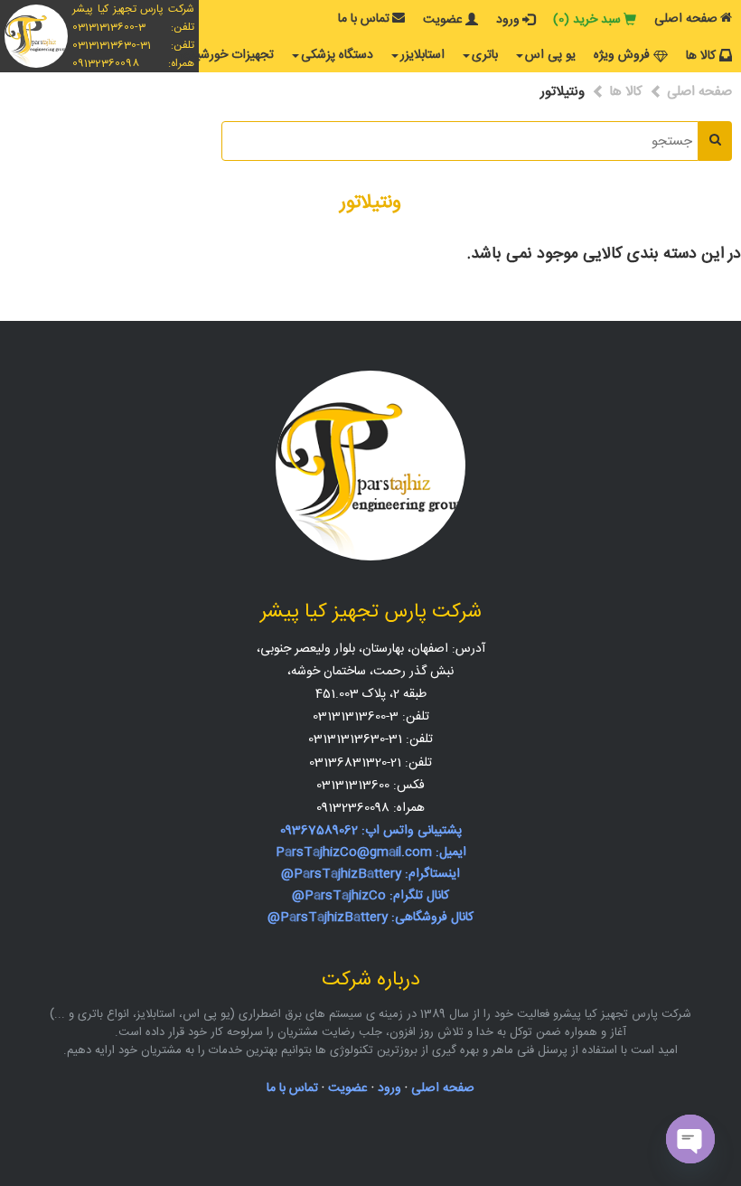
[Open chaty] (690, 1139)
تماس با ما (363, 19)
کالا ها (701, 56)
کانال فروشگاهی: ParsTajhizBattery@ (370, 917)
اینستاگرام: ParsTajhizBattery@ (370, 874)
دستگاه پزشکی (337, 55)
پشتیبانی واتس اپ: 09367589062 (371, 831)
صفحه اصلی (686, 19)
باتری (485, 55)
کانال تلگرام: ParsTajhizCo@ (370, 896)
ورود (508, 20)
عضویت (443, 20)
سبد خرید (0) (587, 20)
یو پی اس (550, 55)
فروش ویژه (622, 55)
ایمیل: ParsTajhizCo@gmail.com (371, 852)
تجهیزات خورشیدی (226, 55)
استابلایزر (422, 55)
